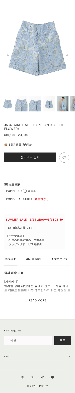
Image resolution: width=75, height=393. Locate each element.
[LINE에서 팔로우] (52, 377)
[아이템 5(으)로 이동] (63, 103)
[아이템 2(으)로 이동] (21, 103)
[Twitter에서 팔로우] (32, 377)
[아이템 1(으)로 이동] (8, 103)
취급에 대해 (33, 259)
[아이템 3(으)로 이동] (35, 103)
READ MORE (37, 300)
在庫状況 (14, 184)
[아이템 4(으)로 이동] (49, 103)
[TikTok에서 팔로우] (42, 377)
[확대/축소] (65, 85)
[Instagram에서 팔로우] (22, 377)
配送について (59, 259)
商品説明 (10, 259)
